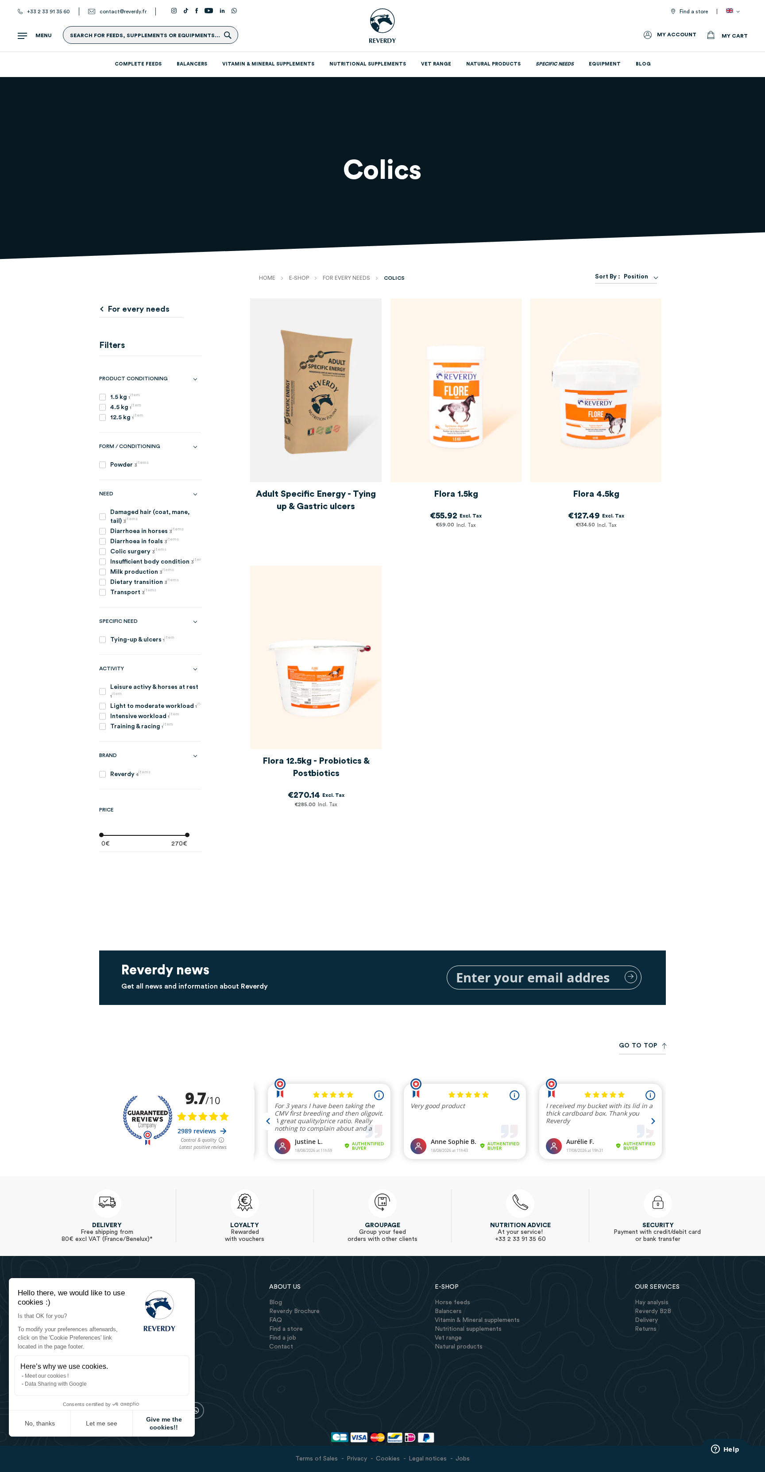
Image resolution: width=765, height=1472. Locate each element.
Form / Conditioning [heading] (129, 446)
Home (268, 278)
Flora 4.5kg (596, 494)
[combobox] (638, 276)
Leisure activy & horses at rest (154, 691)
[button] (734, 11)
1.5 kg (125, 396)
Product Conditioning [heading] (133, 378)
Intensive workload (144, 715)
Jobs (463, 1459)
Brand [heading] (108, 755)
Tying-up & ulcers (142, 639)
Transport (133, 591)
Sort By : (607, 277)
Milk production (142, 571)
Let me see (101, 1423)
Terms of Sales (316, 1459)
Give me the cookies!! (164, 1423)
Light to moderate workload (155, 705)
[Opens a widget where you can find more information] (725, 1450)
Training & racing (141, 726)
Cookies (388, 1459)
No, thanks (40, 1423)
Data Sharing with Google (56, 1384)
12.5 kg (126, 417)
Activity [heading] (111, 668)
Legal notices (428, 1459)
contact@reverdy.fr (123, 11)
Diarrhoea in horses (147, 530)
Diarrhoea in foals (144, 541)
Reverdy (130, 773)
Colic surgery (138, 551)
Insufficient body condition (155, 561)
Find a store (694, 11)
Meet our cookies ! (47, 1376)
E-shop (299, 278)
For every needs (347, 278)
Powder (129, 464)
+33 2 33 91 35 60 (48, 11)
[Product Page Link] (315, 392)
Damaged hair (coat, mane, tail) (149, 516)
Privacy (357, 1459)
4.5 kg (125, 406)
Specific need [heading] (118, 621)
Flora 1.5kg (456, 494)
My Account (676, 34)
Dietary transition (144, 581)
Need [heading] (106, 493)
